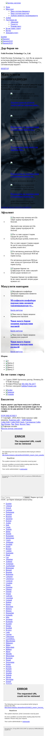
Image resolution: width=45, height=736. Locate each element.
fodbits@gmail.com (28, 386)
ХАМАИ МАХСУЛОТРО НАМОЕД (16, 207)
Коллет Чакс (25, 424)
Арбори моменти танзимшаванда (24, 16)
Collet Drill (5, 422)
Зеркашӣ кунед (12, 33)
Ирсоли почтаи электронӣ (11, 428)
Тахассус (14, 24)
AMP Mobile (27, 420)
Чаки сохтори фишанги (20, 11)
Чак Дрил (15, 424)
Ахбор (8, 18)
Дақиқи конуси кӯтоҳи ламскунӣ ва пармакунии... (25, 103)
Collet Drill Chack (17, 422)
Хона (8, 7)
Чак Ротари (5, 424)
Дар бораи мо (11, 20)
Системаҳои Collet (32, 422)
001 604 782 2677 (29, 384)
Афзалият (14, 22)
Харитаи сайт (14, 420)
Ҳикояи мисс (16, 26)
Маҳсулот (10, 9)
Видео (8, 31)
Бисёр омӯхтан (17, 310)
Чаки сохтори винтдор (20, 13)
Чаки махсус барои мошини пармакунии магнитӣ (22, 323)
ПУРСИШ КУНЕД (9, 416)
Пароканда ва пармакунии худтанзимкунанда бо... (25, 128)
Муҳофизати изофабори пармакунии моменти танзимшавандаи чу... (23, 303)
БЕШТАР (5, 69)
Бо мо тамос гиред (13, 28)
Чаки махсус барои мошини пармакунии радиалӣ (22, 344)
